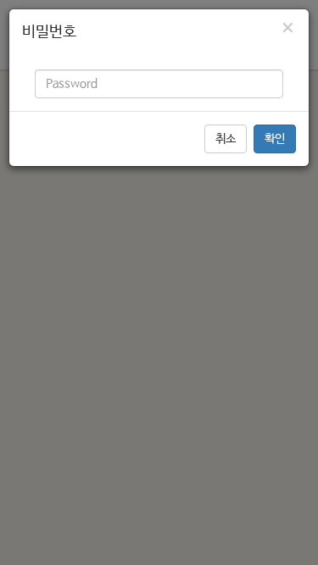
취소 (225, 139)
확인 (275, 139)
